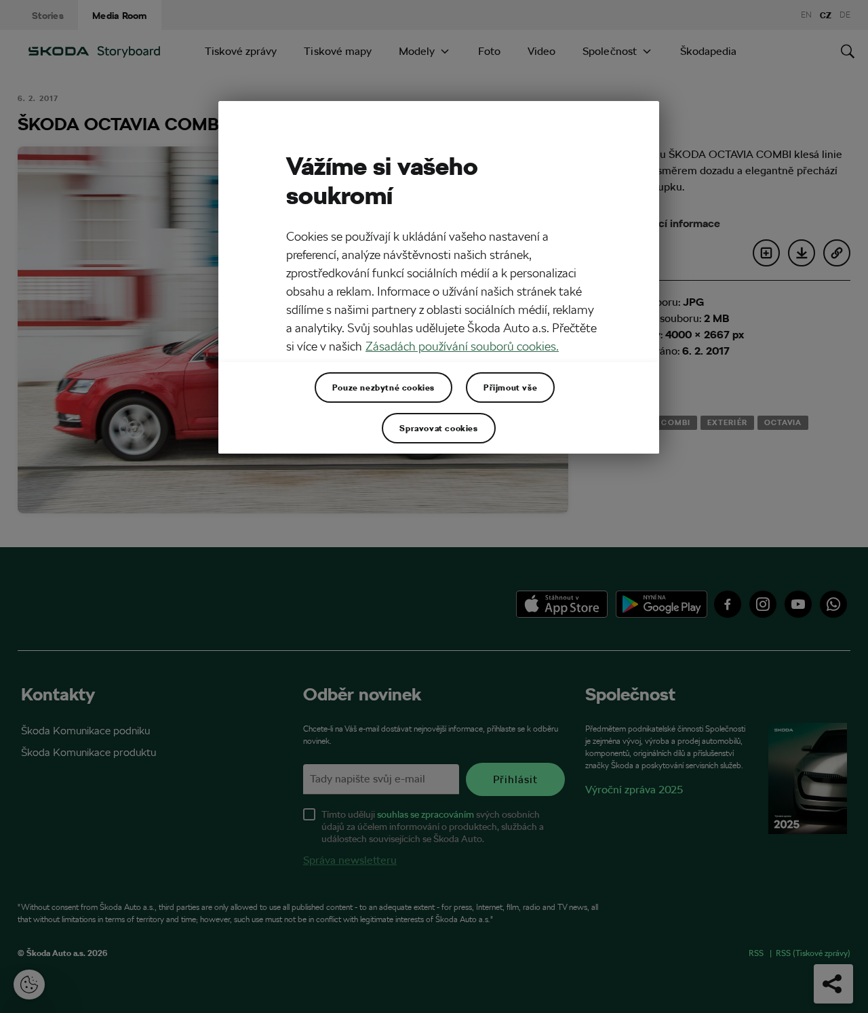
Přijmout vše (510, 387)
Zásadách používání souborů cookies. (462, 346)
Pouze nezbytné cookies (383, 387)
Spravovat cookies (438, 427)
